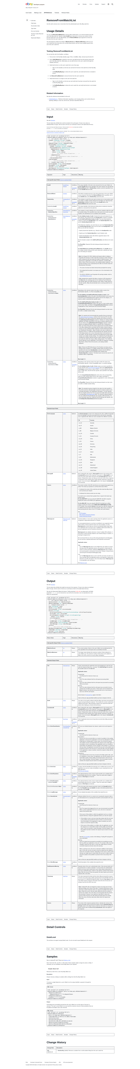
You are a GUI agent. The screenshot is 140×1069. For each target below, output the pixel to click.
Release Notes (65, 12)
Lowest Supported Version (85, 516)
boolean (60, 143)
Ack (50, 606)
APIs (60, 1062)
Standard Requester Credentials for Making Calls (55, 132)
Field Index (33, 23)
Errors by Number (35, 31)
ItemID (51, 140)
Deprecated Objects (35, 37)
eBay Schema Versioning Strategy (87, 514)
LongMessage (53, 621)
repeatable (74, 188)
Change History (73, 109)
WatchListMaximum (53, 603)
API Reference (48, 12)
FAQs (27, 1062)
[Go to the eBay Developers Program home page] (35, 5)
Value (54, 152)
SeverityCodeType (63, 622)
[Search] (112, 4)
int (59, 602)
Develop (84, 4)
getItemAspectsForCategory (86, 316)
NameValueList (55, 149)
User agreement (49, 1064)
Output (52, 109)
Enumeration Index (35, 25)
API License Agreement (68, 1062)
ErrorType (56, 610)
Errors (51, 610)
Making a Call (37, 12)
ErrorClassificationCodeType (70, 612)
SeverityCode (53, 622)
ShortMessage (53, 623)
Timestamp (51, 629)
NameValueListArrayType (68, 147)
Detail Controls (59, 109)
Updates (97, 4)
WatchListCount (53, 602)
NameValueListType (65, 149)
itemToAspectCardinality (93, 367)
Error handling (86, 836)
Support (103, 4)
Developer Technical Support (50, 1062)
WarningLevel (52, 168)
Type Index (33, 28)
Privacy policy (55, 1064)
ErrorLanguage (53, 163)
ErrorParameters (54, 615)
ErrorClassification (55, 612)
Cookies (60, 1064)
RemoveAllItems (53, 143)
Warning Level (83, 562)
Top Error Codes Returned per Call (37, 34)
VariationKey (52, 144)
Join (79, 4)
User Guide (29, 12)
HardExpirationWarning (55, 628)
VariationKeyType (62, 144)
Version (51, 166)
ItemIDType (57, 140)
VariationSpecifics (55, 147)
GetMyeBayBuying (53, 99)
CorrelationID (53, 609)
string (62, 140)
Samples (66, 109)
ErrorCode (52, 613)
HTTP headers (82, 513)
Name (54, 150)
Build (50, 607)
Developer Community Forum (36, 1062)
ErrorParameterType (75, 615)
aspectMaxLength (90, 394)
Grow (91, 4)
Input (48, 573)
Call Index (33, 20)
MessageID (51, 165)
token (58, 613)
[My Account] (108, 4)
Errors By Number (84, 771)
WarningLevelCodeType (63, 168)
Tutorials (57, 12)
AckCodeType (55, 606)
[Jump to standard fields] (65, 179)
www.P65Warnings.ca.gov (86, 275)
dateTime (57, 629)
